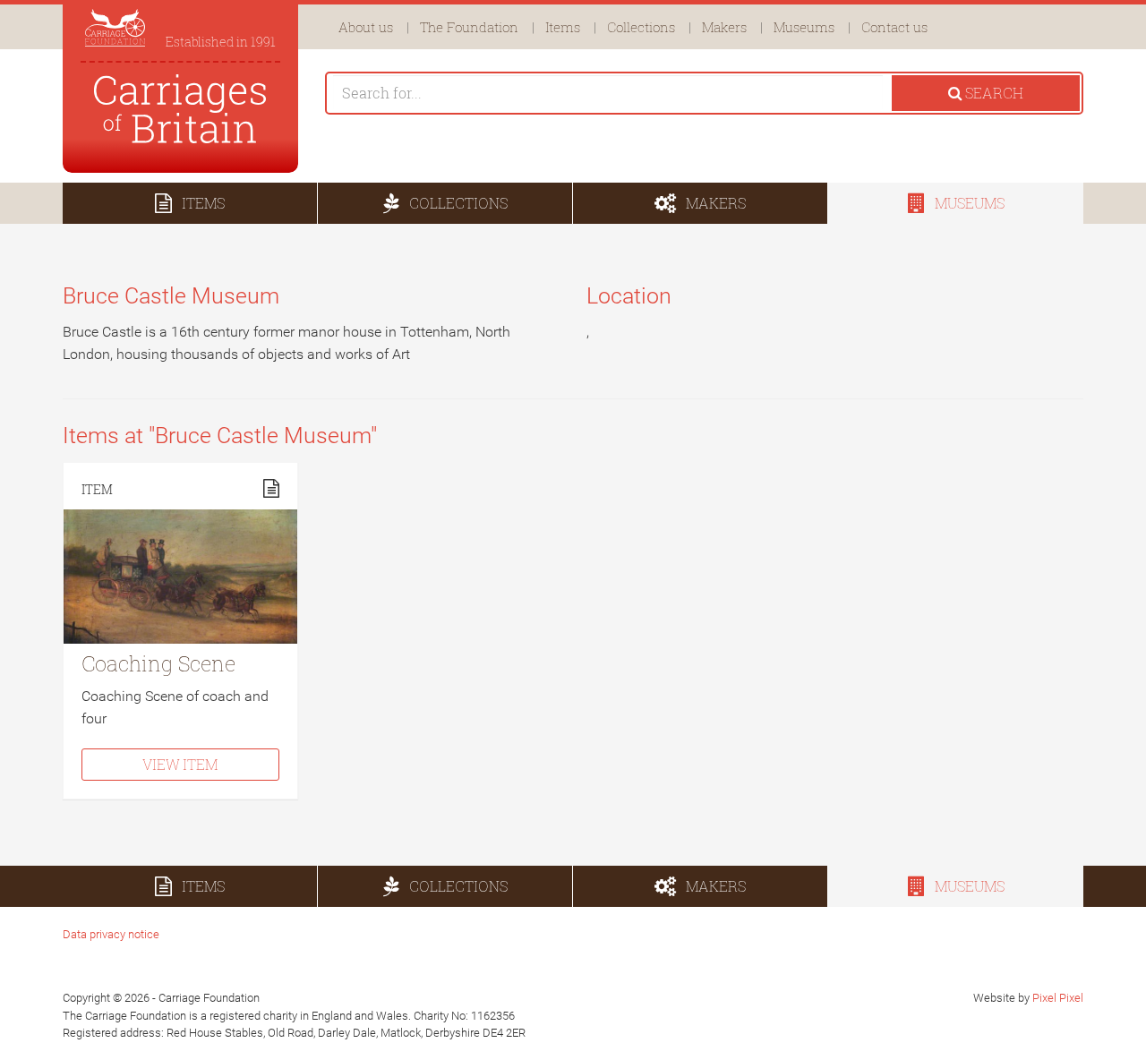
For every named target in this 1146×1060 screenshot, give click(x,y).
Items (562, 27)
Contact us (894, 27)
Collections (641, 27)
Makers (724, 27)
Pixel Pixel (1057, 997)
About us (365, 27)
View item (180, 764)
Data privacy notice (111, 934)
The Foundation (469, 27)
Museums (804, 27)
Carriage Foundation (180, 108)
